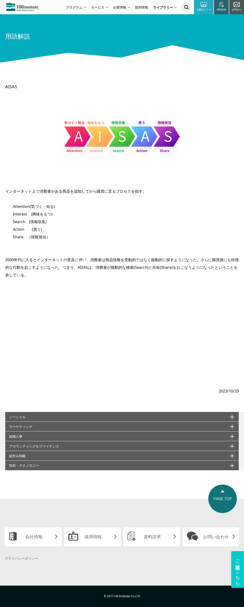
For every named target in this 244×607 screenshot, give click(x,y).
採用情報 (141, 7)
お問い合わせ (216, 536)
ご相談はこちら (237, 569)
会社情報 (33, 536)
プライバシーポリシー (21, 558)
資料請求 (152, 536)
